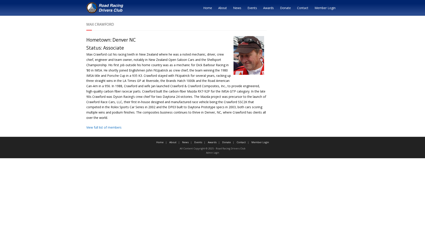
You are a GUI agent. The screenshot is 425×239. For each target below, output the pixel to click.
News (237, 8)
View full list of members (104, 127)
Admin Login (212, 152)
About (222, 8)
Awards (268, 8)
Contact (302, 8)
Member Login (325, 8)
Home (207, 8)
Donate (285, 8)
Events (252, 8)
